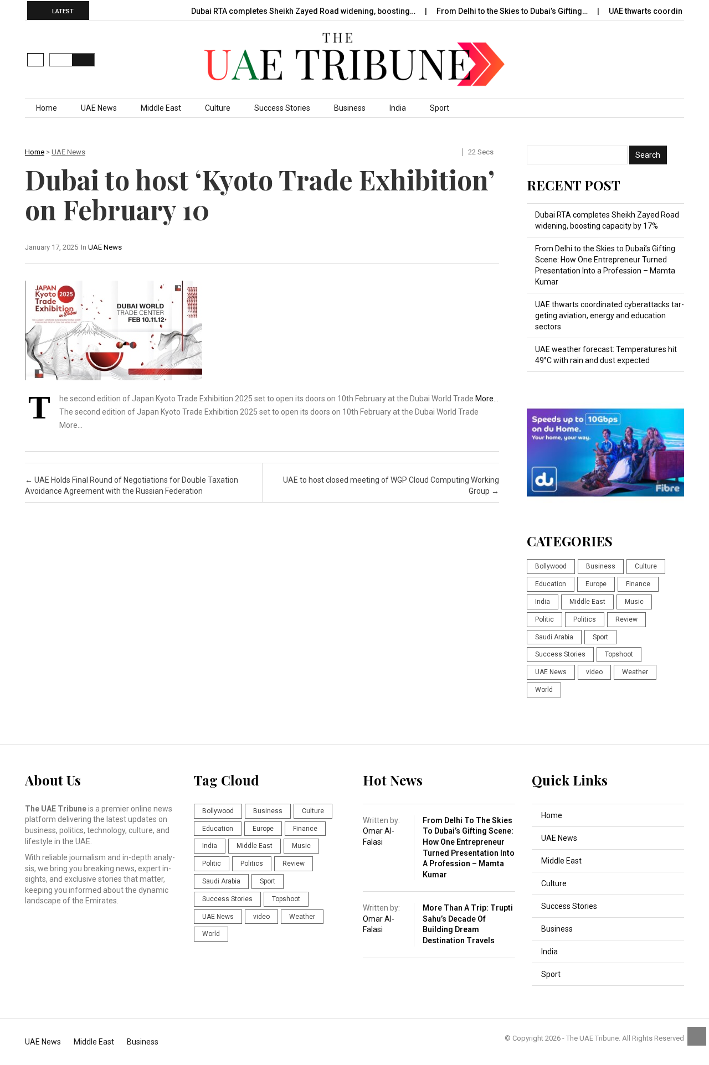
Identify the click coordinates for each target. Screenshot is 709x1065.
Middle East (161, 108)
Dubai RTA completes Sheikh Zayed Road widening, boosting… (304, 11)
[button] (35, 59)
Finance (638, 584)
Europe (596, 584)
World (544, 690)
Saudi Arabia (554, 637)
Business (350, 108)
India (397, 108)
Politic (544, 619)
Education (550, 584)
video (594, 672)
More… (487, 398)
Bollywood (551, 566)
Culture (217, 108)
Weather (635, 672)
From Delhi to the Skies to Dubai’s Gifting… (512, 11)
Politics (584, 619)
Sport (439, 108)
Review (626, 619)
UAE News (99, 108)
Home (46, 108)
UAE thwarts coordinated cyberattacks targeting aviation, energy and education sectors (609, 315)
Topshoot (619, 654)
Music (634, 602)
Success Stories (282, 108)
